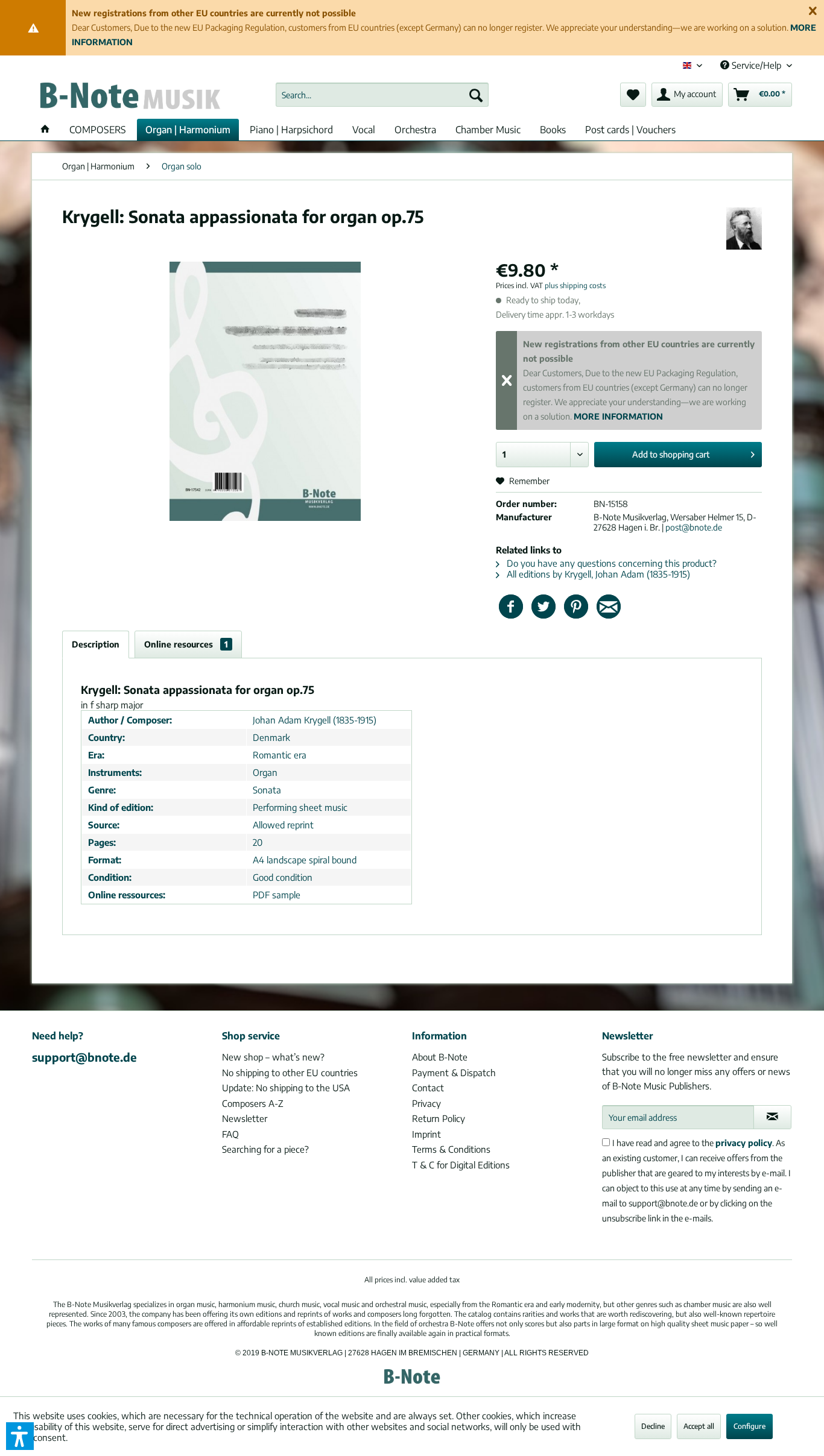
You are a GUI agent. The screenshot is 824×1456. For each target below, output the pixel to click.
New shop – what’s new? (273, 1056)
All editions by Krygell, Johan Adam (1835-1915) (597, 574)
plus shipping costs (575, 285)
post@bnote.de (693, 527)
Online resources (186, 644)
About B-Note (439, 1056)
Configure (749, 1426)
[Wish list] (633, 95)
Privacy (426, 1103)
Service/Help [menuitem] (756, 65)
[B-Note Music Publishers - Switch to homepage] (129, 98)
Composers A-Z (253, 1103)
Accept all (698, 1426)
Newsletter (244, 1118)
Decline (653, 1426)
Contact (428, 1087)
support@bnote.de (84, 1057)
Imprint (426, 1134)
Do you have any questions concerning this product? (610, 563)
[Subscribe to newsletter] (772, 1117)
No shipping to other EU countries (290, 1072)
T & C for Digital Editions (461, 1164)
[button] (20, 1436)
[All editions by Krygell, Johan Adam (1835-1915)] (744, 228)
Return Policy (438, 1118)
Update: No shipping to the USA (286, 1087)
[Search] (476, 95)
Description (95, 644)
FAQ (230, 1134)
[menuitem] (382, 95)
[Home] (45, 129)
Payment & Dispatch (454, 1072)
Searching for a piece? (265, 1149)
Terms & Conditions (451, 1149)
